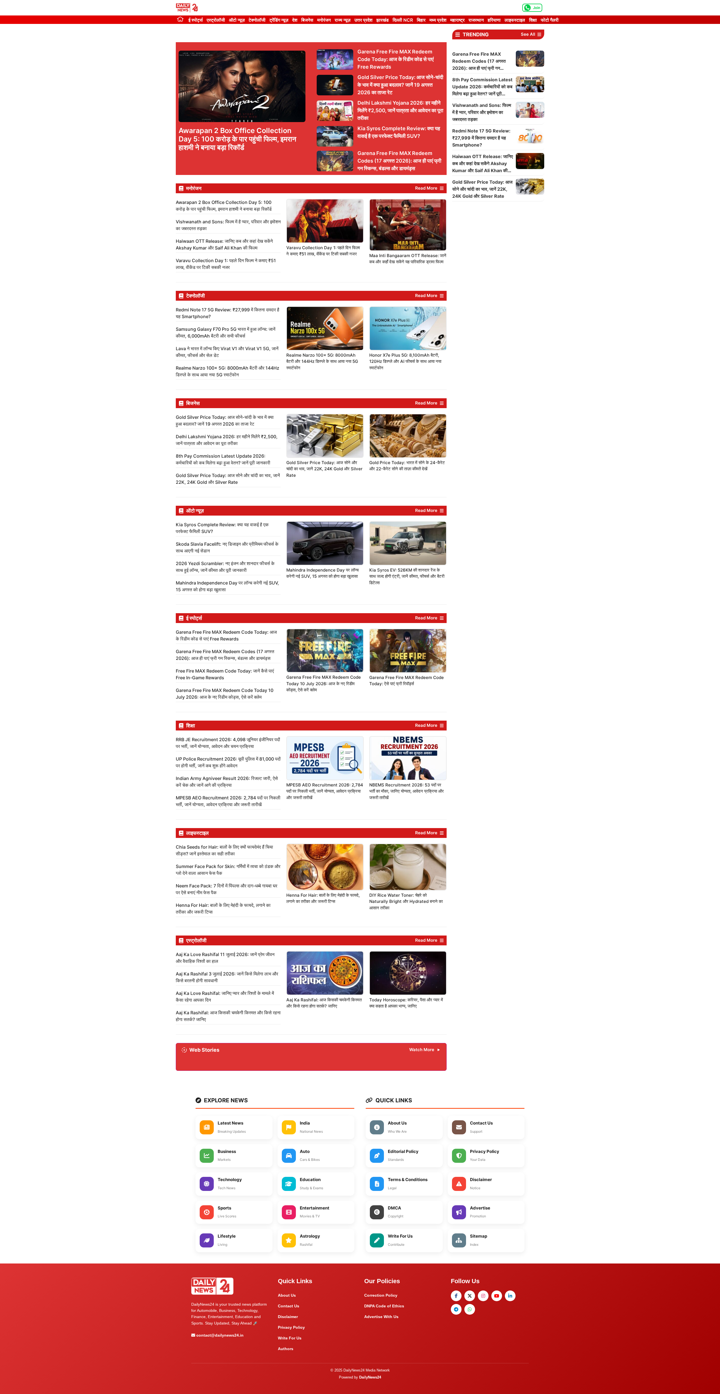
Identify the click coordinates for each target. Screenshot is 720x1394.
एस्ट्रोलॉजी (216, 20)
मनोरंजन (324, 20)
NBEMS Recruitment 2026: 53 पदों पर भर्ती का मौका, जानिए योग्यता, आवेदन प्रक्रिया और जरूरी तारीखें (406, 791)
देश (294, 20)
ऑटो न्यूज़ (237, 20)
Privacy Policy (291, 1327)
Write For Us (290, 1338)
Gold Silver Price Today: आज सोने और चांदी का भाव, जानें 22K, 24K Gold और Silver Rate (324, 469)
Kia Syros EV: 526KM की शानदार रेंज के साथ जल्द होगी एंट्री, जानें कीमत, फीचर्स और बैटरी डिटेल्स (406, 576)
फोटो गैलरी (550, 20)
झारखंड (382, 20)
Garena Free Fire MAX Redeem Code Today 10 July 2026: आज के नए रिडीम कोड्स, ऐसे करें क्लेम (323, 683)
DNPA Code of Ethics (384, 1306)
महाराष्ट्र (457, 20)
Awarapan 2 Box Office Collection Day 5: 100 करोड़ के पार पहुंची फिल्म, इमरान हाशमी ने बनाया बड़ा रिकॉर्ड (237, 139)
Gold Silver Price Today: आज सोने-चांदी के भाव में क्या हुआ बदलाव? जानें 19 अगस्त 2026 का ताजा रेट (400, 84)
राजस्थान (476, 20)
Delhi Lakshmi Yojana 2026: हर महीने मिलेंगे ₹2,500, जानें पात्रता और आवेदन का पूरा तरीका (400, 110)
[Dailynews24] (188, 7)
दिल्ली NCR (403, 20)
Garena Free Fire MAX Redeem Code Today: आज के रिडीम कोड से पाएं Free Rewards (395, 59)
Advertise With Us (381, 1316)
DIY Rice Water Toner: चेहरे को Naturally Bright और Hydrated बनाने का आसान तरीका (406, 901)
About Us (287, 1295)
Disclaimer (288, 1316)
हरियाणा (494, 20)
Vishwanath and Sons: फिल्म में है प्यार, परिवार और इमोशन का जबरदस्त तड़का (481, 112)
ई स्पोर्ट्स (195, 20)
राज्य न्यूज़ (342, 20)
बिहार (421, 20)
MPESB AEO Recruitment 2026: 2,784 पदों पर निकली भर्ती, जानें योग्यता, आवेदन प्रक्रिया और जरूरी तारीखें (324, 791)
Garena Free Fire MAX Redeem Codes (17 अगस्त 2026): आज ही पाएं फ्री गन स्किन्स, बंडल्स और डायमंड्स (399, 160)
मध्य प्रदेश (437, 20)
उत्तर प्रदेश (363, 20)
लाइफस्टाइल (515, 20)
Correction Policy (380, 1295)
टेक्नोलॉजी (257, 20)
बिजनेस (307, 20)
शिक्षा (533, 20)
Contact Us (288, 1306)
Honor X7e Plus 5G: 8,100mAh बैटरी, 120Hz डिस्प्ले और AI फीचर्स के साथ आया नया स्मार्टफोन (405, 361)
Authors (285, 1348)
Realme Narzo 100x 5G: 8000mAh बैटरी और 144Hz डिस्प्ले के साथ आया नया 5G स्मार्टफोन (322, 361)
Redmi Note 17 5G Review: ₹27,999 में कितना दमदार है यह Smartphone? (481, 138)
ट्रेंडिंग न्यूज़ (278, 20)
